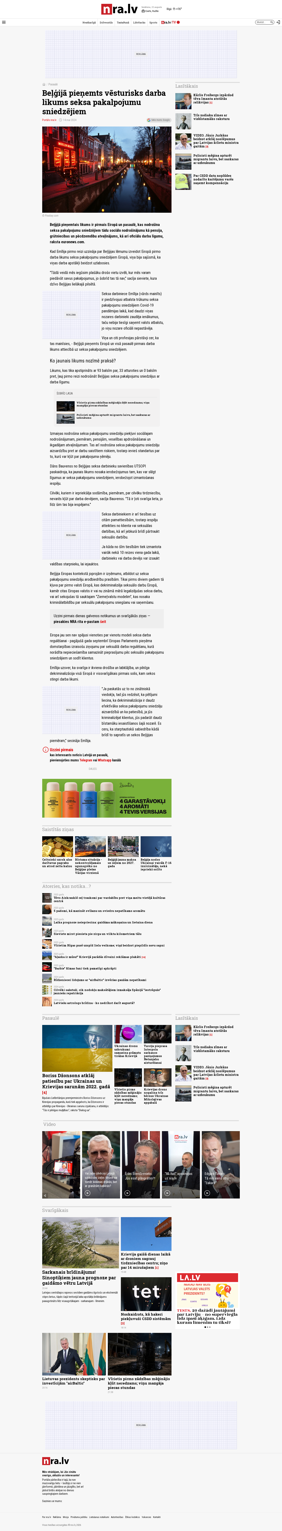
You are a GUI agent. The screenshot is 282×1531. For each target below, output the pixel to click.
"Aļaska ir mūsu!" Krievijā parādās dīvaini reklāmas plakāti (97, 957)
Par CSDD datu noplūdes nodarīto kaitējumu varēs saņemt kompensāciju (213, 179)
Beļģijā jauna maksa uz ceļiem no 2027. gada (122, 863)
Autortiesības (117, 1517)
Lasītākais (186, 86)
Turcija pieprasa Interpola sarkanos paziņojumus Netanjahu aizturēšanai (155, 1054)
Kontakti (157, 1517)
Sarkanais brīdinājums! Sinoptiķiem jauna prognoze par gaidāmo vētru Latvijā (79, 1277)
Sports (153, 22)
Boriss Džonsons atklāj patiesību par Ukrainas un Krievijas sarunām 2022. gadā (76, 1081)
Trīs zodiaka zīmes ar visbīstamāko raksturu (211, 117)
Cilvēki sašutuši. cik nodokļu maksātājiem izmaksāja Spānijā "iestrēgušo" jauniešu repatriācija (107, 991)
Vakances (146, 1517)
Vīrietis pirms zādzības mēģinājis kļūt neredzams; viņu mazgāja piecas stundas (113, 404)
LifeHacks (139, 22)
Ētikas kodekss (132, 1517)
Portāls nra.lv (49, 120)
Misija (66, 1517)
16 (143, 957)
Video (49, 1124)
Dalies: (93, 768)
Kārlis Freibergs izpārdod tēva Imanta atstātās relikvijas (213, 98)
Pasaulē (53, 84)
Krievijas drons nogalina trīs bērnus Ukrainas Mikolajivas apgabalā (156, 1096)
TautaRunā (123, 22)
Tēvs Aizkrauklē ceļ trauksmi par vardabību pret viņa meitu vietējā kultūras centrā (109, 899)
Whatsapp (104, 760)
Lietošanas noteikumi (99, 1517)
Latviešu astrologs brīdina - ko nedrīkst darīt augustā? (94, 1003)
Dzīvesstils (106, 22)
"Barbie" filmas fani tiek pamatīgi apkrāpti (85, 968)
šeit (103, 621)
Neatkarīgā (89, 22)
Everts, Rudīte (150, 11)
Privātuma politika (79, 1517)
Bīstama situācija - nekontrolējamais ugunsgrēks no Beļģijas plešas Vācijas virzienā (88, 866)
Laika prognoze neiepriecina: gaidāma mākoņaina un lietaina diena (103, 922)
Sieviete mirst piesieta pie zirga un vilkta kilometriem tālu (97, 934)
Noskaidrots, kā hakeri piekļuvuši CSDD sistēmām (146, 1316)
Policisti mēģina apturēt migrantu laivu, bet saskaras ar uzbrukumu (113, 416)
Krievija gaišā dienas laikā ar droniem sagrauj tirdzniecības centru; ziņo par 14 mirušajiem (145, 1261)
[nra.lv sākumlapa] (119, 9)
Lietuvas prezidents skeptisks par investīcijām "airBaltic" (73, 1380)
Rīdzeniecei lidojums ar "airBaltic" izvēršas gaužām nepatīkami (100, 980)
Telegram (85, 760)
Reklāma (57, 1517)
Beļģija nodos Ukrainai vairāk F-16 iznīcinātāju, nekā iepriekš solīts (156, 864)
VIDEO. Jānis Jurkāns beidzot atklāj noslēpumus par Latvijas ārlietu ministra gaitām (216, 140)
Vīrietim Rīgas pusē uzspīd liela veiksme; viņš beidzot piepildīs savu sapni (109, 945)
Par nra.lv (46, 1517)
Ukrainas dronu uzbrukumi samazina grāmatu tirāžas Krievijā (127, 1051)
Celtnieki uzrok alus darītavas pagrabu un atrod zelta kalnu (57, 863)
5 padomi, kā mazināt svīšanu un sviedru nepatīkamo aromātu (99, 911)
